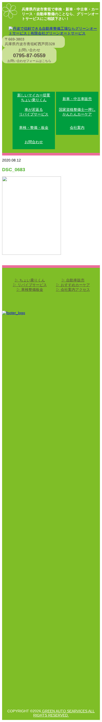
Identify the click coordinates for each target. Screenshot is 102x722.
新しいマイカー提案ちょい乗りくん (33, 97)
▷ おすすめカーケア (73, 285)
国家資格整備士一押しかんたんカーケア (77, 111)
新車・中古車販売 (77, 99)
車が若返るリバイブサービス (33, 111)
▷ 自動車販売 (72, 280)
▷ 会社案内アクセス (73, 289)
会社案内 (77, 127)
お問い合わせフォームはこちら (29, 61)
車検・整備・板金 (33, 127)
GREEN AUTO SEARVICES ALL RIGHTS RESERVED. (64, 713)
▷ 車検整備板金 (29, 289)
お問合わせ (34, 142)
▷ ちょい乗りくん (30, 280)
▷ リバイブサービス (30, 285)
